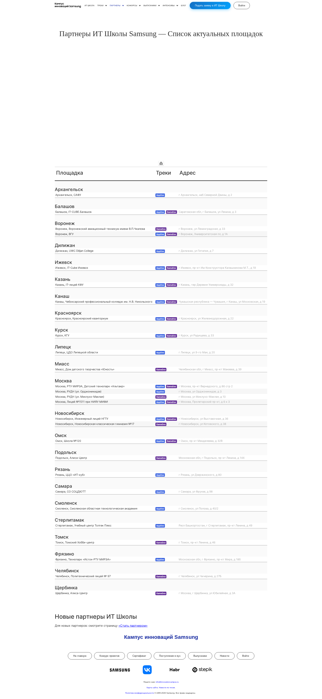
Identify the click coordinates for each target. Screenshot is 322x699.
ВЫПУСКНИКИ (149, 6)
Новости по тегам (167, 688)
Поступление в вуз (169, 655)
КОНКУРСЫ (132, 6)
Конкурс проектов (109, 655)
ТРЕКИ (100, 6)
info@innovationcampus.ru (167, 682)
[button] (102, 6)
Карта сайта (152, 688)
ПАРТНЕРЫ (115, 6)
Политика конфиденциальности (139, 693)
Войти (245, 655)
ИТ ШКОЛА (89, 6)
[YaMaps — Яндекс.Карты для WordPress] (161, 163)
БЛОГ (183, 6)
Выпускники (200, 655)
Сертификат (139, 655)
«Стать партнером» (133, 625)
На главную (79, 655)
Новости (224, 655)
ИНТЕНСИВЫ (169, 6)
